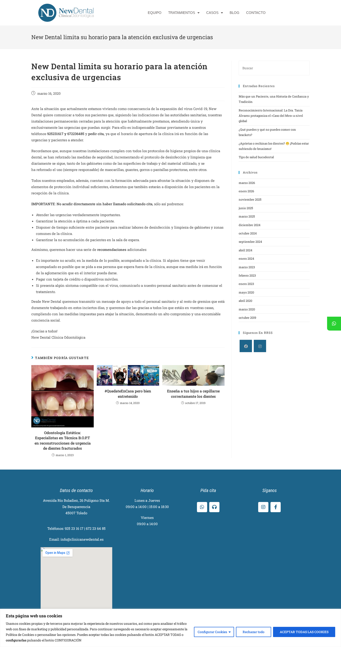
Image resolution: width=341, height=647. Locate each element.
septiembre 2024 (250, 242)
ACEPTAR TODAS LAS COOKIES (304, 632)
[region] (170, 628)
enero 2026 (246, 191)
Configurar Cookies (212, 632)
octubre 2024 (248, 233)
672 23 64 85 (96, 528)
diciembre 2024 (250, 225)
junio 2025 (246, 208)
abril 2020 (245, 301)
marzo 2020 (247, 309)
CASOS (212, 13)
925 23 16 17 (74, 528)
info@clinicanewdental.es (82, 539)
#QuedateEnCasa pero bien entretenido (128, 393)
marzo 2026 (247, 183)
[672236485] (334, 324)
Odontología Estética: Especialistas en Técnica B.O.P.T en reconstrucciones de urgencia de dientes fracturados (63, 440)
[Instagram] (260, 346)
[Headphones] (214, 507)
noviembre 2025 (250, 199)
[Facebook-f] (275, 507)
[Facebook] (245, 346)
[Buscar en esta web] (274, 68)
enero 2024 (246, 258)
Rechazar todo (253, 632)
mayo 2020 (246, 292)
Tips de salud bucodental (256, 157)
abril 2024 (245, 250)
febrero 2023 (247, 275)
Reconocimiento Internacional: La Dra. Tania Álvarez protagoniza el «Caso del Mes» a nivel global (271, 115)
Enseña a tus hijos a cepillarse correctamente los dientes (193, 393)
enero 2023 (246, 284)
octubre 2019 (247, 318)
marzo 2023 (247, 267)
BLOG (234, 13)
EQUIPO (154, 13)
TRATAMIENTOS (181, 13)
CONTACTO (256, 13)
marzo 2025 (247, 216)
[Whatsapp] (202, 507)
